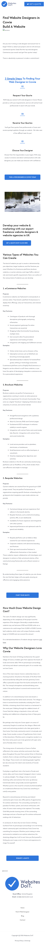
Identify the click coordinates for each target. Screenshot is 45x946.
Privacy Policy (19, 941)
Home (22, 908)
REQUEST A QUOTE (22, 858)
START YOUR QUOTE (22, 595)
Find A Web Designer (22, 912)
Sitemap (27, 941)
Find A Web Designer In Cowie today (22, 177)
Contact (22, 920)
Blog (22, 916)
